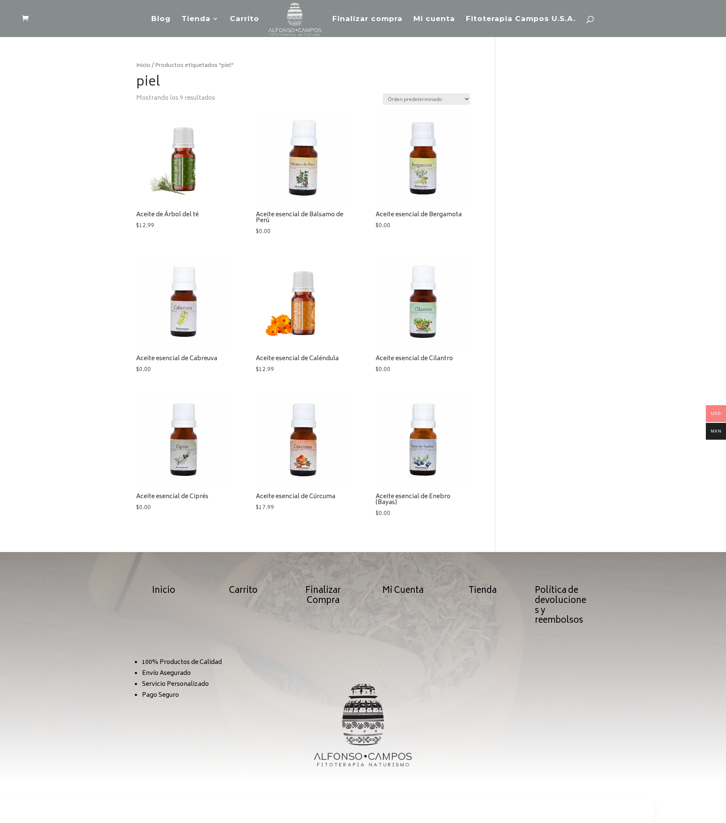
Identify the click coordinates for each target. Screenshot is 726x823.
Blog (161, 19)
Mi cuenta (434, 19)
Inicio (143, 65)
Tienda (196, 19)
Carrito (244, 19)
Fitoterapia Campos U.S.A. (521, 19)
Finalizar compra (367, 19)
